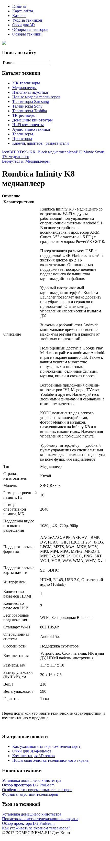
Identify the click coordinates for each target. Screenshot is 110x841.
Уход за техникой (27, 20)
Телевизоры (22, 134)
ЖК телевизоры (26, 83)
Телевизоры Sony (27, 106)
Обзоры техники (26, 34)
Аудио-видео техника (31, 129)
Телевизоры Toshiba (29, 111)
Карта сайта (22, 11)
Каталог (19, 15)
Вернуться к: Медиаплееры (26, 161)
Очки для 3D (23, 25)
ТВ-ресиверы (24, 115)
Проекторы (22, 138)
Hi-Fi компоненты (28, 124)
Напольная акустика (30, 92)
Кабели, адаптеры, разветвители (40, 143)
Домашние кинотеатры (32, 120)
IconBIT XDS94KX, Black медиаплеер (35, 152)
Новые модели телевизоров (36, 97)
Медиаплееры (24, 87)
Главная (19, 6)
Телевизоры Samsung (30, 101)
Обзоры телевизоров (30, 29)
